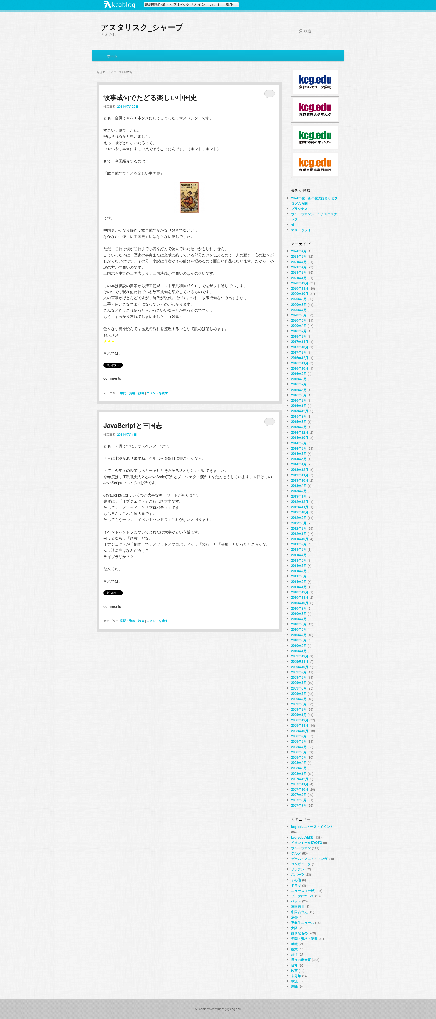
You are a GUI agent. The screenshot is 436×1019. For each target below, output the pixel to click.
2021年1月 (299, 277)
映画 (294, 970)
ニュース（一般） (304, 890)
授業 (294, 949)
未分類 (296, 975)
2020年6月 (299, 315)
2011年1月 (299, 586)
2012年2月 (299, 528)
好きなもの (299, 933)
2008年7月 (299, 746)
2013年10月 (299, 480)
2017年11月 (299, 341)
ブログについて (302, 895)
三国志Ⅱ (297, 906)
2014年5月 (299, 458)
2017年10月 (299, 347)
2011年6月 (299, 560)
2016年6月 (299, 389)
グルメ (296, 853)
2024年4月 (299, 251)
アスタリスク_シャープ (142, 26)
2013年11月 (299, 475)
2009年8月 (299, 677)
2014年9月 (299, 442)
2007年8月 (299, 799)
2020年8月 (299, 304)
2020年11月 (299, 288)
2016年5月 (299, 395)
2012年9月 (299, 517)
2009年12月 (299, 656)
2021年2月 (299, 272)
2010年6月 (299, 624)
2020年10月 (299, 293)
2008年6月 (299, 752)
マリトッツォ (301, 229)
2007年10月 (299, 789)
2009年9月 (299, 672)
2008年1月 (299, 773)
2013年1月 (299, 496)
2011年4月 (299, 570)
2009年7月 (299, 682)
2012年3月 (299, 522)
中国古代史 (299, 911)
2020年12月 (299, 283)
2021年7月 (299, 261)
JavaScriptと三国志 (132, 425)
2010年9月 (299, 608)
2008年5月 (299, 757)
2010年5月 (299, 629)
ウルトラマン (301, 847)
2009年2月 (299, 709)
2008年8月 (299, 741)
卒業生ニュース (302, 922)
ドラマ (296, 885)
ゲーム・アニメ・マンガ (309, 858)
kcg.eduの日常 (302, 837)
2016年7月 (299, 384)
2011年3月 (299, 576)
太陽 (294, 927)
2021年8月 (299, 256)
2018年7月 (299, 330)
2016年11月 (299, 363)
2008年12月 (299, 720)
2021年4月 (299, 267)
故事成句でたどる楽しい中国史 (150, 97)
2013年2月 (299, 490)
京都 (294, 917)
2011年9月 (299, 544)
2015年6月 (299, 421)
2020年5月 (299, 320)
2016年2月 (299, 400)
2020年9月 (299, 298)
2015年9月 (299, 416)
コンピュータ (301, 863)
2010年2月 (299, 645)
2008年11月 (299, 725)
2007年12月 (299, 778)
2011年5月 (299, 565)
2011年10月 (299, 538)
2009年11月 (299, 661)
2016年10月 (299, 368)
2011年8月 (299, 549)
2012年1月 (299, 533)
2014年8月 (299, 448)
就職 (294, 943)
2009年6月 (299, 688)
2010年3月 (299, 640)
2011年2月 (299, 581)
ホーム (112, 55)
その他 (296, 879)
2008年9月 (299, 736)
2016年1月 (299, 405)
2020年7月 (299, 309)
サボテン (297, 869)
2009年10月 (299, 666)
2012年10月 (299, 512)
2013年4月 (299, 485)
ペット (296, 901)
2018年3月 (299, 336)
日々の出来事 (301, 959)
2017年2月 (299, 352)
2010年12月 (299, 592)
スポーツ (297, 874)
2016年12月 (299, 357)
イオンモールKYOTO (306, 842)
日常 (294, 965)
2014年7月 (299, 453)
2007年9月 (299, 794)
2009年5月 (299, 693)
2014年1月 (299, 464)
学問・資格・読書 (132, 393)
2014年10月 (299, 437)
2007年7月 (299, 805)
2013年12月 (299, 469)
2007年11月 (299, 784)
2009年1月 (299, 714)
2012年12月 (299, 501)
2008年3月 (299, 767)
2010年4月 (299, 634)
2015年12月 (299, 410)
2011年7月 (299, 554)
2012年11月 (299, 506)
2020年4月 (299, 325)
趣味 (294, 986)
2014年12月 (299, 432)
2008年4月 (299, 762)
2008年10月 (299, 730)
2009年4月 (299, 698)
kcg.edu (235, 1009)
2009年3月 (299, 704)
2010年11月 (299, 597)
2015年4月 (299, 426)
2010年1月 (299, 650)
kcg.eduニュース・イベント (312, 826)
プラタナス (299, 208)
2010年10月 (299, 602)
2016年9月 (299, 373)
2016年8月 (299, 378)
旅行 (294, 954)
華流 (294, 981)
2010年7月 (299, 618)
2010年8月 (299, 613)
